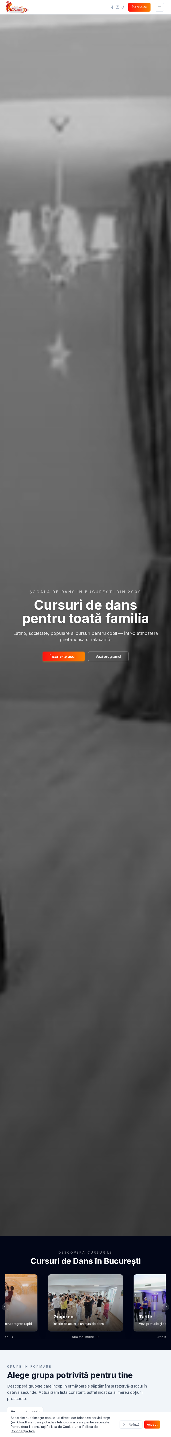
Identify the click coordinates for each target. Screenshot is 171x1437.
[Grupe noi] (85, 1306)
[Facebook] (112, 7)
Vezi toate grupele (25, 1411)
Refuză (134, 1424)
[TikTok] (123, 7)
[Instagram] (117, 7)
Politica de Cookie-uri (62, 1427)
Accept (152, 1424)
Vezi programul (108, 656)
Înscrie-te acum (63, 656)
